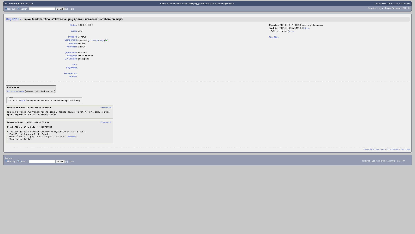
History (305, 28)
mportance (70, 52)
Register (372, 8)
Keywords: (71, 67)
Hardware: (72, 47)
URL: (74, 64)
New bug (11, 9)
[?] (66, 9)
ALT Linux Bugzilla (14, 3)
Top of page (405, 149)
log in (22, 100)
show (291, 31)
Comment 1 (106, 122)
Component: (71, 40)
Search (23, 9)
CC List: (275, 31)
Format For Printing (371, 149)
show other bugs (96, 40)
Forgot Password (393, 8)
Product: (72, 37)
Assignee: (72, 55)
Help (72, 9)
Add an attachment (15, 91)
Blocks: (73, 76)
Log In (380, 8)
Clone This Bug (392, 149)
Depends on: (70, 73)
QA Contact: (71, 59)
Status (73, 25)
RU (409, 8)
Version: (73, 43)
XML (382, 149)
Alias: (74, 31)
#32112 (72, 136)
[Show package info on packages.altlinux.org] (106, 40)
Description (106, 107)
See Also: (274, 37)
